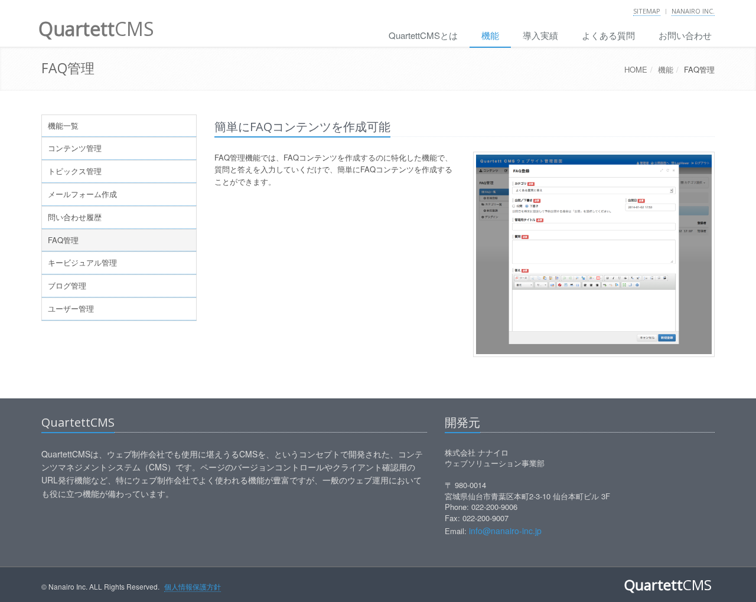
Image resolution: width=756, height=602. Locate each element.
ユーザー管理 (71, 308)
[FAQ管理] (594, 254)
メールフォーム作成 (82, 193)
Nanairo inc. (693, 10)
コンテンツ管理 (75, 147)
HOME (635, 69)
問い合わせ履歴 (75, 217)
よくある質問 (608, 35)
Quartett (96, 29)
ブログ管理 (67, 285)
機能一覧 (63, 125)
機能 (490, 35)
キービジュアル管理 (82, 262)
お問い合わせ (685, 35)
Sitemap (646, 10)
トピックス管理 (75, 170)
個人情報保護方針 (192, 586)
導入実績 (540, 35)
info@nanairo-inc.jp (505, 530)
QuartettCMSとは (423, 35)
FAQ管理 (63, 240)
